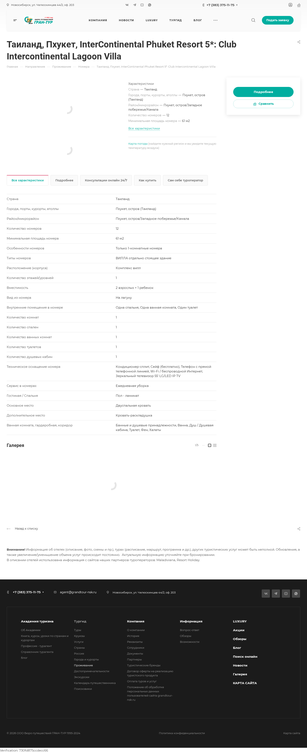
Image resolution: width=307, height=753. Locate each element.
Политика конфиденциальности (182, 733)
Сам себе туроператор (185, 180)
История (133, 636)
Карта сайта (291, 733)
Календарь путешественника (95, 683)
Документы (135, 653)
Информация (191, 621)
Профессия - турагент (36, 646)
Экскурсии (81, 677)
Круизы (79, 636)
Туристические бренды (143, 665)
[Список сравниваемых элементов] (298, 5)
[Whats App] (150, 5)
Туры (77, 630)
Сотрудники (135, 647)
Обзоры (185, 636)
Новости (240, 665)
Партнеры (134, 659)
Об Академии (30, 630)
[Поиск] (253, 20)
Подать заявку (277, 20)
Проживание (83, 665)
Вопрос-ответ (189, 630)
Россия (79, 653)
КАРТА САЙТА (245, 683)
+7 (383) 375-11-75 (220, 5)
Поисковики (83, 688)
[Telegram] (135, 5)
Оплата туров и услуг (142, 681)
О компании (136, 630)
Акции (239, 630)
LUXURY (240, 621)
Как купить (147, 180)
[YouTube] (142, 5)
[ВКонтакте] (127, 5)
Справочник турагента (37, 651)
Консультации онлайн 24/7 (106, 180)
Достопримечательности (91, 671)
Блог (24, 657)
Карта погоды (138, 143)
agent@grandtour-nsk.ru (78, 592)
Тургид (80, 621)
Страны (79, 647)
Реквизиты (135, 641)
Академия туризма (37, 621)
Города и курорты (86, 659)
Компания (135, 621)
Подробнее (263, 92)
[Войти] (290, 5)
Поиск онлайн (245, 657)
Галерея (240, 674)
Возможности (189, 641)
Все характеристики (28, 180)
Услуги (78, 641)
